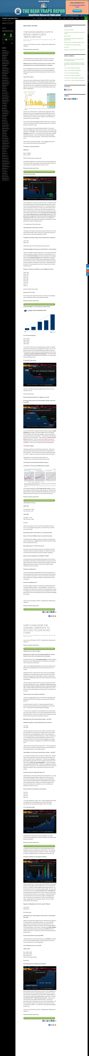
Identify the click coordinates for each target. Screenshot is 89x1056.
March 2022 (4, 77)
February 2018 (5, 138)
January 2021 (4, 95)
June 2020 (4, 105)
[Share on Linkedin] (51, 612)
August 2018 (4, 130)
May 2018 (4, 133)
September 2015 (5, 178)
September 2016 (5, 166)
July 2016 (4, 170)
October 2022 (4, 70)
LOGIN (82, 18)
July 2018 (4, 131)
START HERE (78, 11)
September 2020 (5, 100)
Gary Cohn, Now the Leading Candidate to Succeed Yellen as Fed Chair (36, 629)
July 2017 (4, 150)
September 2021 (5, 83)
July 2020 (4, 103)
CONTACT (77, 18)
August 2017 (4, 148)
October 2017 (4, 145)
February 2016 (5, 176)
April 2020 (4, 108)
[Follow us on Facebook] (49, 616)
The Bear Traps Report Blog (10, 18)
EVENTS (60, 18)
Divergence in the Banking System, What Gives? (74, 49)
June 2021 (4, 88)
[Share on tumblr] (53, 612)
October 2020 (4, 98)
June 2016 (4, 171)
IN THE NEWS (50, 18)
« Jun (3, 43)
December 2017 (5, 141)
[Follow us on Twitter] (51, 616)
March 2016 (4, 175)
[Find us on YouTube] (55, 616)
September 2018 (5, 128)
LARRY (64, 18)
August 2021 (4, 85)
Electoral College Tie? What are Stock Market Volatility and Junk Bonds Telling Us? (74, 64)
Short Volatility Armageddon (74, 68)
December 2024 (5, 52)
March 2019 (4, 121)
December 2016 (5, 161)
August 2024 (4, 55)
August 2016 (4, 168)
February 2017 (5, 158)
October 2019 (4, 113)
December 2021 (5, 81)
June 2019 (4, 118)
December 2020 (5, 96)
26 (6, 39)
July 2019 (4, 116)
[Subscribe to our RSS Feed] (53, 616)
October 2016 (4, 165)
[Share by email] (55, 612)
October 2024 (4, 53)
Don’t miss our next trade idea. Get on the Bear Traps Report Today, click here (39, 53)
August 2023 (4, 65)
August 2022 (4, 73)
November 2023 (5, 62)
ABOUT (45, 18)
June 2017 (4, 151)
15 (10, 36)
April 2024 (4, 58)
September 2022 (5, 72)
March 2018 (4, 136)
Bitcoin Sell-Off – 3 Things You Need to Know (74, 42)
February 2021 (5, 93)
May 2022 (4, 75)
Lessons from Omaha (68, 29)
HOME (34, 18)
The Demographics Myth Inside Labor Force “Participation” (38, 34)
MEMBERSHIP (39, 18)
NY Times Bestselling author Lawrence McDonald (42, 39)
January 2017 (4, 160)
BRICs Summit (67, 36)
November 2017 (5, 143)
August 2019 (4, 115)
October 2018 (4, 126)
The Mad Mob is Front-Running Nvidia (72, 44)
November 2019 (5, 111)
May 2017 (4, 153)
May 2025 (4, 50)
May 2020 (4, 106)
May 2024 (4, 57)
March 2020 (4, 110)
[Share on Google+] (47, 612)
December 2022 (5, 68)
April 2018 (4, 135)
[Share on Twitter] (45, 612)
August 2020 (4, 101)
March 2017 (4, 156)
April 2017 (4, 155)
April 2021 (4, 90)
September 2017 (5, 146)
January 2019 (4, 123)
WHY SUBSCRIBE (71, 18)
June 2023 (4, 67)
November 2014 (5, 179)
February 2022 (5, 78)
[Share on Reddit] (49, 612)
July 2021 (4, 86)
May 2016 (4, 173)
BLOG (56, 18)
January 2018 (4, 140)
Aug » (12, 43)
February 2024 (5, 60)
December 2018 (5, 125)
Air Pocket (66, 47)
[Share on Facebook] (43, 612)
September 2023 (5, 63)
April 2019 (4, 120)
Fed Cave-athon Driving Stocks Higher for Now (74, 60)
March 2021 (4, 91)
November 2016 (5, 163)
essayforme (66, 63)
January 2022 (4, 80)
